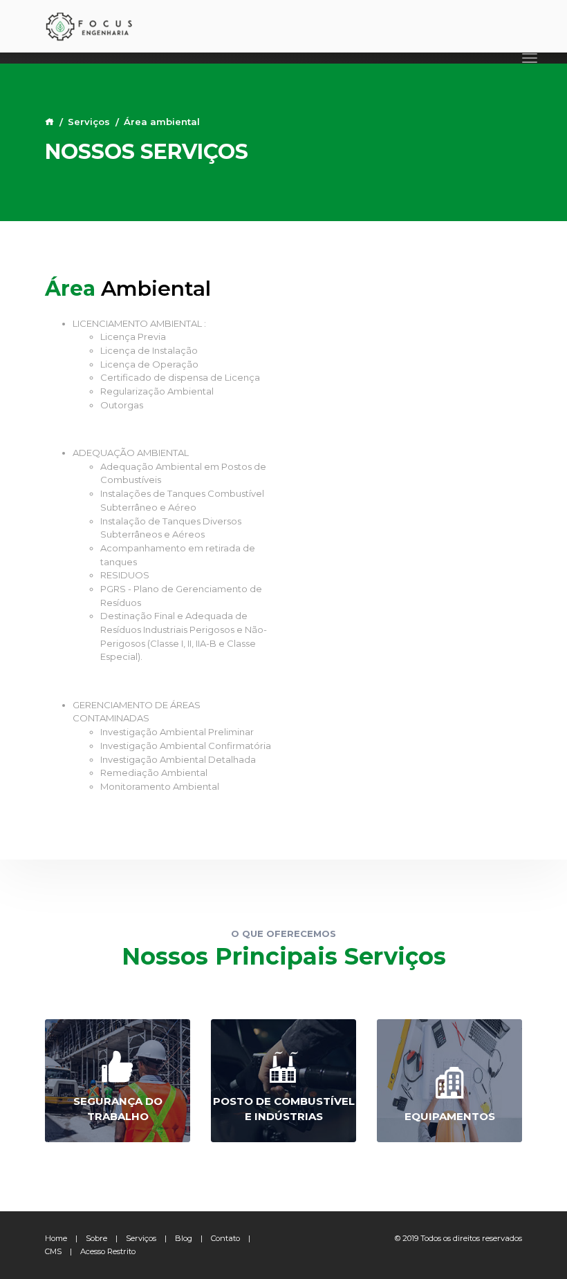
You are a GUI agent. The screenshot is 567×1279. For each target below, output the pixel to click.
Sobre (96, 1238)
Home (56, 1238)
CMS (53, 1251)
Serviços (89, 121)
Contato (225, 1238)
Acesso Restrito (108, 1251)
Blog (183, 1238)
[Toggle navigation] (529, 58)
